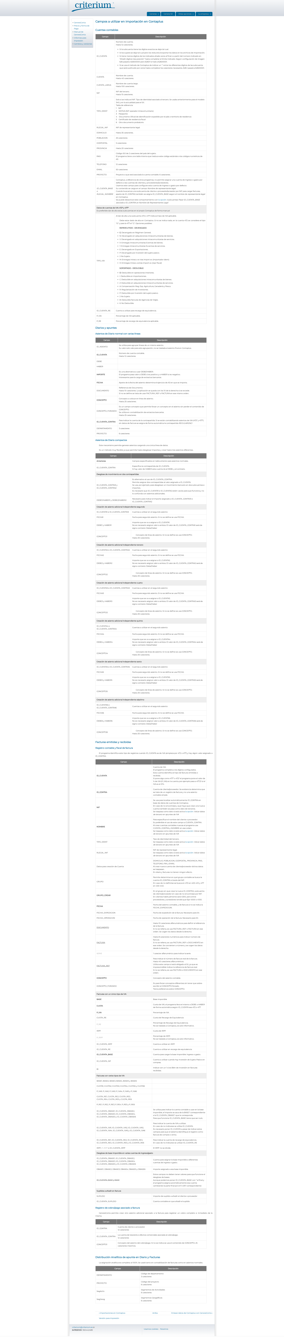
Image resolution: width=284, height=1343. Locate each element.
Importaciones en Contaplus (112, 1313)
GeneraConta (80, 23)
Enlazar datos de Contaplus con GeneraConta (191, 1313)
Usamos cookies (151, 1329)
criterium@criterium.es (82, 1327)
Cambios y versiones (83, 44)
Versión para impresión (109, 1318)
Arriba (155, 1313)
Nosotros (164, 1329)
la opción (162, 200)
